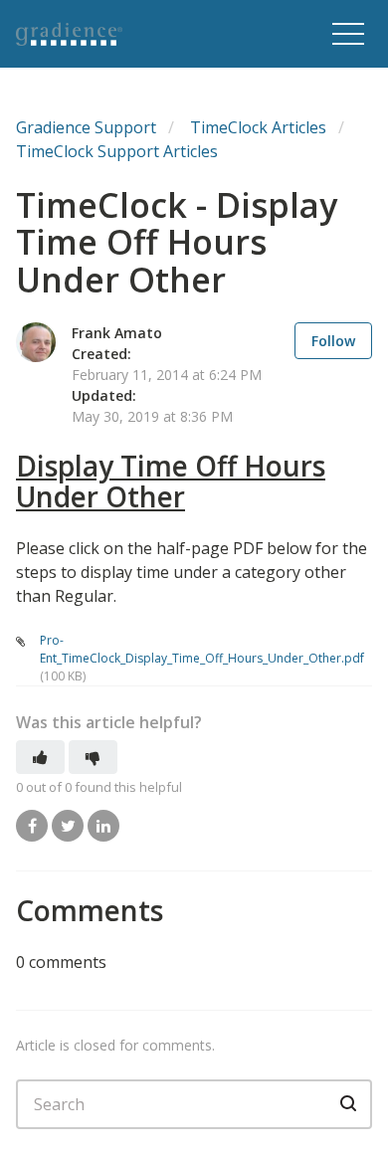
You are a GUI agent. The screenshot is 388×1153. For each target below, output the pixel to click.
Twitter (68, 826)
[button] (348, 34)
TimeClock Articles (258, 127)
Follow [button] (333, 340)
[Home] (139, 34)
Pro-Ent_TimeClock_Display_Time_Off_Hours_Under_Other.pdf (202, 649)
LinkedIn (103, 826)
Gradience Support (86, 127)
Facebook (32, 826)
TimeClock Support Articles (117, 151)
